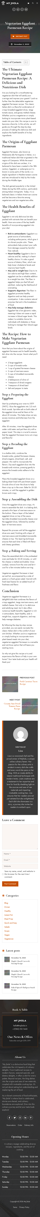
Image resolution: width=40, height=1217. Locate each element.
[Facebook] (13, 9)
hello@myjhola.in (20, 1025)
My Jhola (12, 3)
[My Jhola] (3, 3)
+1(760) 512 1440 (20, 1029)
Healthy (7, 911)
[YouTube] (26, 9)
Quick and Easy (10, 923)
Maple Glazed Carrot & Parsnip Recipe (20, 962)
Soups (6, 931)
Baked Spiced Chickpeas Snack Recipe (23, 988)
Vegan (7, 935)
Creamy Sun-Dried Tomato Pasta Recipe (12, 706)
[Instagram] (22, 9)
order (20, 1125)
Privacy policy (24, 1207)
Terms (15, 1207)
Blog (6, 903)
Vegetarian (8, 939)
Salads (7, 927)
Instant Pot (21, 36)
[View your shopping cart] (28, 3)
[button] (33, 3)
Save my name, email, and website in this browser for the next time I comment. (19, 874)
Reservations (11, 1125)
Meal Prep (8, 919)
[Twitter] (18, 9)
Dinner (7, 907)
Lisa (20, 750)
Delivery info (28, 1125)
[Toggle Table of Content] (24, 62)
